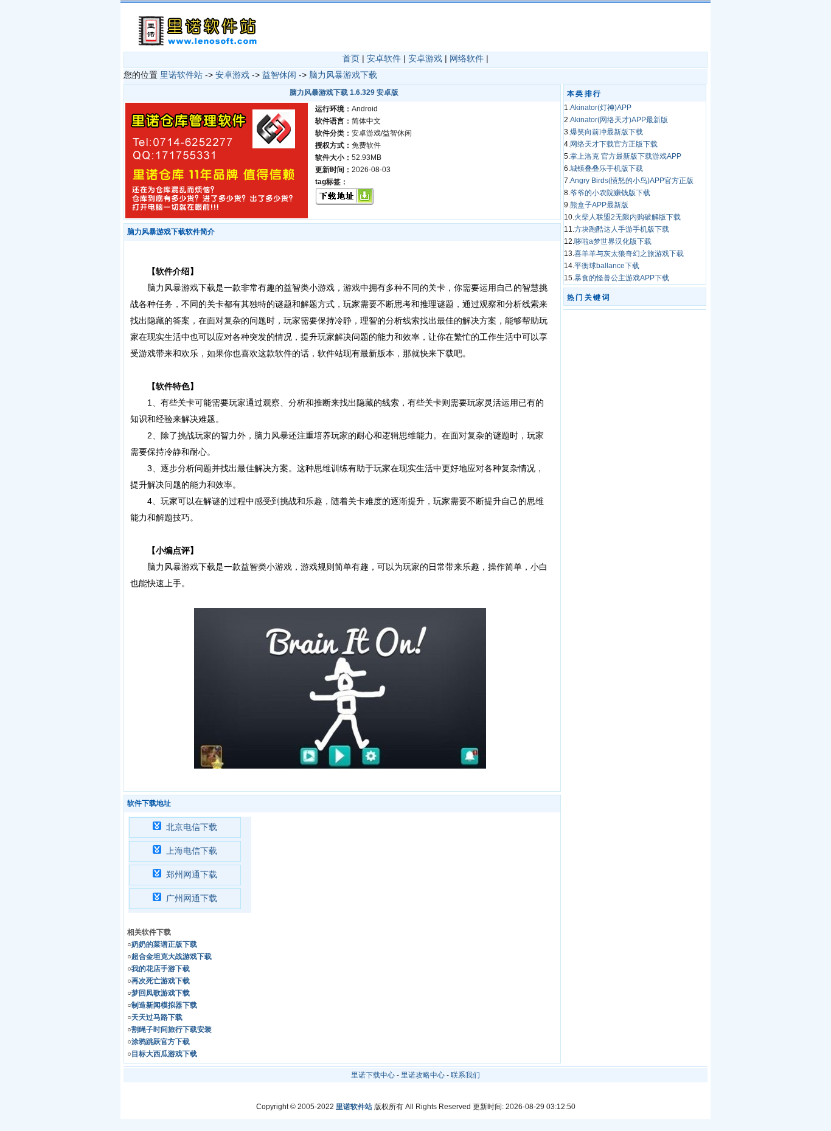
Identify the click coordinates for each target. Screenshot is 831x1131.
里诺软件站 (181, 75)
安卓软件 (384, 58)
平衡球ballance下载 (606, 265)
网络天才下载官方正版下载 (614, 144)
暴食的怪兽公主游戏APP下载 (621, 278)
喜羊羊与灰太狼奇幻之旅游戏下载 (629, 253)
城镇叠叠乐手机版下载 (606, 168)
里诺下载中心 (373, 1075)
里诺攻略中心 (423, 1075)
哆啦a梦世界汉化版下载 (613, 241)
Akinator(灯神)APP (600, 107)
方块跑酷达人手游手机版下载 (621, 229)
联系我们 (465, 1075)
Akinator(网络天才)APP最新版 (619, 120)
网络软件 (467, 58)
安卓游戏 (425, 58)
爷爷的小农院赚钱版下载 (610, 192)
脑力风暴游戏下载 (343, 75)
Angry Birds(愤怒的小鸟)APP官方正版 (632, 180)
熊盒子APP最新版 (599, 205)
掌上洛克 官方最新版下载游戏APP (625, 156)
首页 (351, 58)
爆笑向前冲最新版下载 (606, 132)
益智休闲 (279, 75)
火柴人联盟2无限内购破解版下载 (627, 217)
